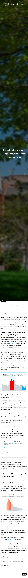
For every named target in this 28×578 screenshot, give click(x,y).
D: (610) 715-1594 (16, 1)
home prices (21, 364)
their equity (21, 559)
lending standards (9, 405)
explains (9, 539)
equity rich (3, 523)
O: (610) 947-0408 (23, 1)
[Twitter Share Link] (4, 317)
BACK (3, 300)
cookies (12, 569)
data (13, 352)
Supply (11, 343)
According (3, 527)
